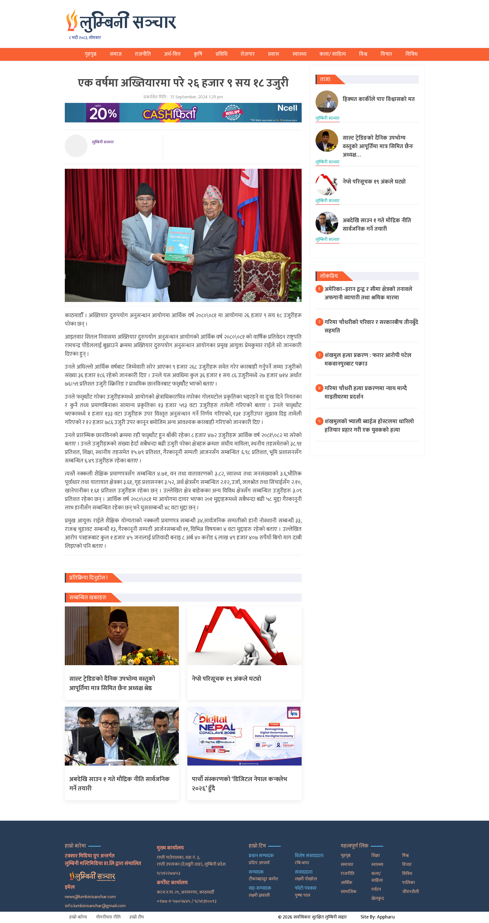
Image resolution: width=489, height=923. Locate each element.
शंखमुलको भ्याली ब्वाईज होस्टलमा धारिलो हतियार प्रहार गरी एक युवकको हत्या (369, 426)
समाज (116, 54)
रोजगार (248, 54)
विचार (386, 54)
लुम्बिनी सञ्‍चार (103, 142)
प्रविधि (222, 54)
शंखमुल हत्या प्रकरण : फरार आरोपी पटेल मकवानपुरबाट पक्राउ (368, 360)
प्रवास (273, 54)
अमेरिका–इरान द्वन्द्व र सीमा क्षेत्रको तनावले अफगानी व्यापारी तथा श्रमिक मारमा (368, 293)
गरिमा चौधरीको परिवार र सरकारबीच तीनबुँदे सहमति (371, 326)
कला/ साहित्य (332, 54)
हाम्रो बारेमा (78, 917)
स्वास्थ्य (299, 54)
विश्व (363, 54)
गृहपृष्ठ (90, 54)
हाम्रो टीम (137, 917)
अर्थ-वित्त (172, 54)
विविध (412, 54)
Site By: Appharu (378, 917)
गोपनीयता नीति (108, 917)
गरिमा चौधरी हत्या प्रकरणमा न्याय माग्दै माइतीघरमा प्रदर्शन (366, 393)
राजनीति (143, 54)
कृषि (198, 54)
